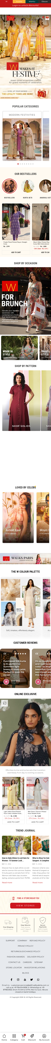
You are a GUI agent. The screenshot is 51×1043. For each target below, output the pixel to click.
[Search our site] (37, 18)
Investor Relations (34, 967)
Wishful (32, 1)
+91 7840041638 (20, 987)
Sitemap (38, 962)
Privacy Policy (25, 946)
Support (10, 940)
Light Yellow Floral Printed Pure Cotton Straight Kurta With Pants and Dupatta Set (13, 812)
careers (27, 962)
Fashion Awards (16, 957)
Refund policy (37, 940)
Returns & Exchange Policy (25, 951)
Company (22, 940)
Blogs (25, 973)
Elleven (45, 1)
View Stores (25, 905)
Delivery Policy (35, 957)
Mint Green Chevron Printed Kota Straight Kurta (37, 812)
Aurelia (19, 1)
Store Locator (14, 967)
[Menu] (3, 18)
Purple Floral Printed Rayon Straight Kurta (15, 242)
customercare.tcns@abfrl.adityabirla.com (29, 985)
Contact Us (14, 962)
